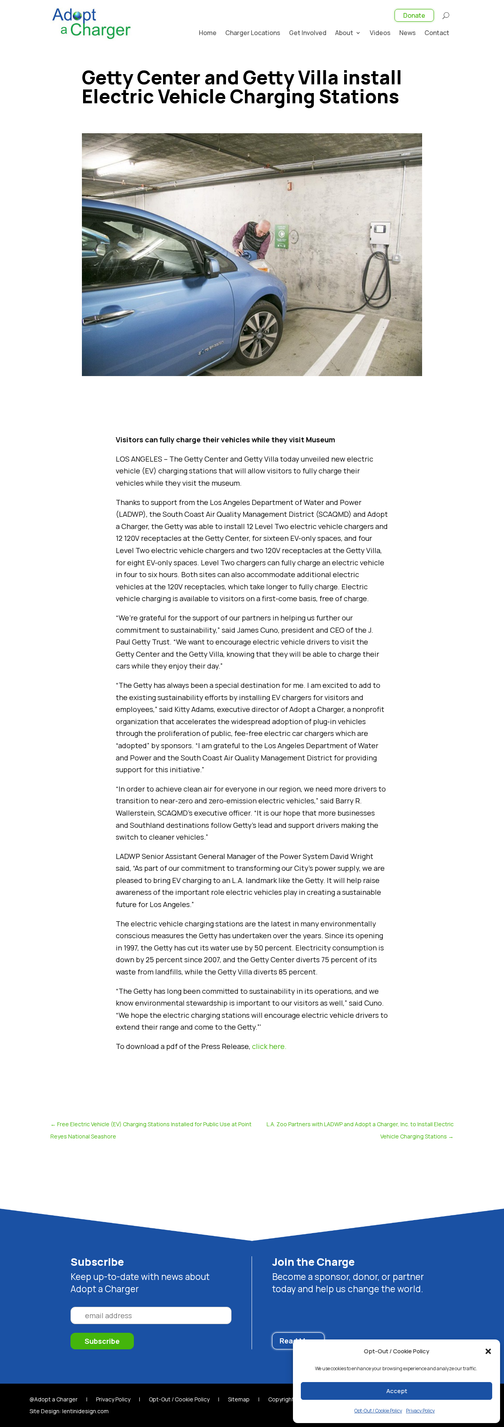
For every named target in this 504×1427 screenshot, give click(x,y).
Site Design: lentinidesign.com (69, 1411)
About (344, 33)
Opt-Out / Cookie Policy (378, 1410)
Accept (396, 1391)
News (407, 33)
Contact (436, 33)
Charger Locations (252, 33)
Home (208, 33)
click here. (269, 1046)
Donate (414, 15)
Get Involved (307, 33)
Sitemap (239, 1400)
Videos (380, 33)
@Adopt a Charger (54, 1400)
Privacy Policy (420, 1410)
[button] (488, 1351)
